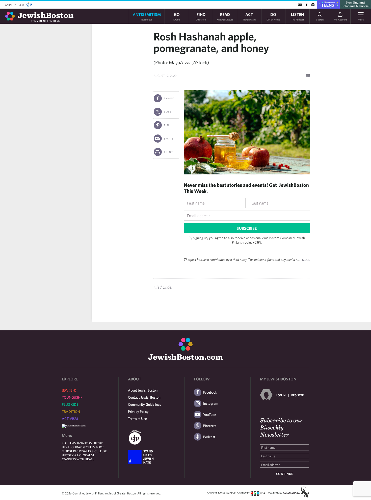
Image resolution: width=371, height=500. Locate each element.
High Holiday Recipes (77, 447)
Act (249, 16)
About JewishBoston (142, 390)
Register (297, 395)
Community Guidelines (144, 404)
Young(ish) (72, 397)
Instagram (210, 403)
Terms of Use (137, 419)
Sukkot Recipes (73, 451)
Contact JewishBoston (144, 397)
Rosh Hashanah (74, 443)
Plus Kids (70, 404)
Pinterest (210, 426)
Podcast (209, 437)
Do (273, 16)
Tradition (71, 412)
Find (201, 16)
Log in (280, 395)
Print (168, 151)
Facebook (210, 392)
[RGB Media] (258, 493)
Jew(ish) (69, 390)
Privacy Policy (138, 412)
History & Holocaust (78, 455)
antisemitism (147, 16)
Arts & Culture (95, 451)
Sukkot (98, 447)
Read (225, 16)
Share (169, 98)
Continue (284, 474)
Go (176, 16)
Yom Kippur (94, 443)
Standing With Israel (78, 459)
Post (168, 111)
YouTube (209, 415)
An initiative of (15, 4)
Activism (70, 419)
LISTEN (297, 16)
